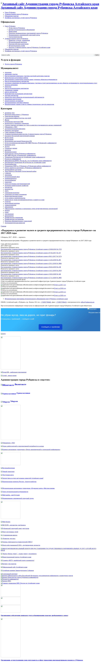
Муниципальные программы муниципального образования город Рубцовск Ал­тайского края (36, 299)
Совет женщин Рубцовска (13, 132)
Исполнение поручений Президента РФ (18, 141)
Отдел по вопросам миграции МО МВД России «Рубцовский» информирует (31, 143)
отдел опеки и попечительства (15, 198)
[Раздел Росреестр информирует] (10, 579)
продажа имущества (11, 95)
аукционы (8, 72)
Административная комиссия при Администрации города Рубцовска (28, 134)
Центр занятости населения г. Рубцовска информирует (23, 168)
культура (8, 201)
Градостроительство (15, 37)
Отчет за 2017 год (60, 285)
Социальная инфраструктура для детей (18, 118)
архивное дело (9, 113)
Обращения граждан (12, 16)
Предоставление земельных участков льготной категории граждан (27, 76)
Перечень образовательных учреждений (18, 221)
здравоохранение (10, 205)
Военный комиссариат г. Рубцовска (17, 114)
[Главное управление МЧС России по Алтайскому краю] (20, 583)
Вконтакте (20, 384)
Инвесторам (13, 31)
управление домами (11, 90)
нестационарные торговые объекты (17, 102)
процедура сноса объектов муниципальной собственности (24, 97)
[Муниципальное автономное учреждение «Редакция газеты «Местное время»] (28, 488)
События (8, 173)
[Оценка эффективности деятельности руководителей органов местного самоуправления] (16, 542)
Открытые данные (11, 148)
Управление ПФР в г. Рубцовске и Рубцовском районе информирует (28, 166)
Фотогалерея (9, 139)
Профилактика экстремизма (14, 219)
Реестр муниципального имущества (17, 81)
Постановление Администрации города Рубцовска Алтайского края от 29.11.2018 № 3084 (31, 263)
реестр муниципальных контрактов (17, 88)
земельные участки (11, 74)
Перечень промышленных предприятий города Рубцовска (28, 33)
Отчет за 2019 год (60, 292)
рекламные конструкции (13, 99)
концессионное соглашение (14, 101)
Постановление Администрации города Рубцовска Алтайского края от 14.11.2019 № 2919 (31, 270)
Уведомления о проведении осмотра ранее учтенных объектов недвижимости (31, 79)
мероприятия (9, 216)
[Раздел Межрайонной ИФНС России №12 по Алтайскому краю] (6, 581)
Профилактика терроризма (14, 217)
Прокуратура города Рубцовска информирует (20, 153)
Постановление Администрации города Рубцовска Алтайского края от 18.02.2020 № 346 (31, 274)
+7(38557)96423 (61, 302)
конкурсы (8, 86)
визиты (7, 210)
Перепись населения (12, 130)
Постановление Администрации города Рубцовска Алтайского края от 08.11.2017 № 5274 (31, 256)
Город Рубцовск (10, 12)
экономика (8, 175)
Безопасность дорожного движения (17, 123)
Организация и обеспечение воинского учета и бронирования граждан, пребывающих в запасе (34, 615)
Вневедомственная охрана (13, 196)
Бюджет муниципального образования (22, 29)
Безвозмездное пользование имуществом (18, 94)
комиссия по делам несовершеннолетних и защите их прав (24, 200)
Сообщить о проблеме (50, 327)
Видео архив (9, 137)
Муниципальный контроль (18, 42)
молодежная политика (12, 203)
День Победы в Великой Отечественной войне (20, 171)
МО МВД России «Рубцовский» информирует (20, 155)
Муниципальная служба (17, 45)
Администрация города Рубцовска (16, 14)
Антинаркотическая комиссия (15, 223)
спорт (7, 212)
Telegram (14, 401)
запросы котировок (11, 85)
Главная (3, 226)
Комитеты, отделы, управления (19, 40)
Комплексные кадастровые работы (16, 78)
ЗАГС (7, 191)
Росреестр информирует (13, 159)
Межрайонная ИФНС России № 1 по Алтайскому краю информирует (28, 160)
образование (9, 207)
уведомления (9, 214)
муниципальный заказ (12, 176)
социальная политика (12, 192)
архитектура (9, 189)
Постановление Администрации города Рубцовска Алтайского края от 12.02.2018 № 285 (31, 260)
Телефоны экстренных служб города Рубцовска (21, 18)
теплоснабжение (10, 180)
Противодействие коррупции (19, 44)
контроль (8, 150)
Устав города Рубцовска (17, 28)
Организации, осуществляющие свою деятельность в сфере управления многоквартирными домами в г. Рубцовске (42, 660)
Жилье (7, 120)
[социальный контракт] (9, 574)
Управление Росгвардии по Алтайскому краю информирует (25, 157)
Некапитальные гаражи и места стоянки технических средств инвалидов (29, 104)
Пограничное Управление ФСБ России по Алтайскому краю (25, 162)
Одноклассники (23, 393)
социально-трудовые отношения (16, 194)
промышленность (11, 178)
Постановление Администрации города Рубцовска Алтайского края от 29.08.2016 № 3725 (31, 249)
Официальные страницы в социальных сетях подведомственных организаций (31, 208)
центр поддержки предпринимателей (17, 184)
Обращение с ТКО (11, 127)
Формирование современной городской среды (24, 35)
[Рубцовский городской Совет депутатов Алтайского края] (15, 528)
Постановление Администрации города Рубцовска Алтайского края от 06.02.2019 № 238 (31, 267)
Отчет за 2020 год (60, 295)
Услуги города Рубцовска (13, 64)
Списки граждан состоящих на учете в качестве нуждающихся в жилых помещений (33, 125)
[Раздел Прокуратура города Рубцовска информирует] (19, 577)
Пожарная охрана (11, 152)
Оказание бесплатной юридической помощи (20, 136)
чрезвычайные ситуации (13, 169)
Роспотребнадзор (10, 164)
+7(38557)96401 (46, 302)
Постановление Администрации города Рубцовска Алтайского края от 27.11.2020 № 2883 (31, 277)
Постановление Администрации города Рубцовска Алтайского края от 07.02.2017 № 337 (31, 253)
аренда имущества (11, 92)
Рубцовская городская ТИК (14, 121)
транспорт (8, 182)
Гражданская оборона (12, 116)
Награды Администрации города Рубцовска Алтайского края (29, 47)
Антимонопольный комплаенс (15, 129)
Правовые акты (10, 145)
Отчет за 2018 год (60, 288)
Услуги (7, 146)
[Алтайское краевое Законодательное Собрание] (17, 570)
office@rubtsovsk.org (87, 302)
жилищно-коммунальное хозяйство (16, 185)
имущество (8, 187)
